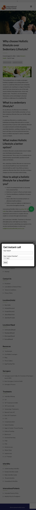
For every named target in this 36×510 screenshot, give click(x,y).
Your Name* (7, 250)
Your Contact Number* (10, 257)
